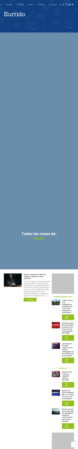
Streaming (8, 4)
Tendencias (41, 4)
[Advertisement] (63, 283)
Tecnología (19, 4)
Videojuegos (53, 4)
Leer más (30, 300)
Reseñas (30, 4)
